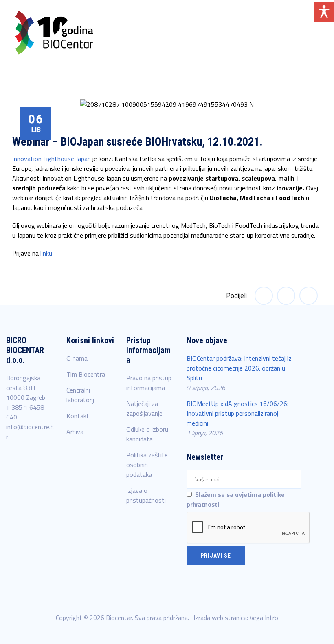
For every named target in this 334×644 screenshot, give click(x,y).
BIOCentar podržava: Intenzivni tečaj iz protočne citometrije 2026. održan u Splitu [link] (239, 368)
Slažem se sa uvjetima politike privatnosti (236, 499)
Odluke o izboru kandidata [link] (147, 434)
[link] (54, 32)
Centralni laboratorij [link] (80, 395)
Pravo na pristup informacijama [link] (148, 383)
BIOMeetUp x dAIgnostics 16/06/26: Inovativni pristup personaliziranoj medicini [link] (237, 413)
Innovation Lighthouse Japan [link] (51, 158)
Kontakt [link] (77, 416)
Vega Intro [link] (264, 617)
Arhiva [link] (75, 432)
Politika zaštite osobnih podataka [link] (147, 464)
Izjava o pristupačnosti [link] (146, 495)
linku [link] (46, 253)
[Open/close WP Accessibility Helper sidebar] (324, 12)
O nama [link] (77, 358)
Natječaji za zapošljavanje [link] (144, 408)
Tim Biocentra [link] (85, 374)
